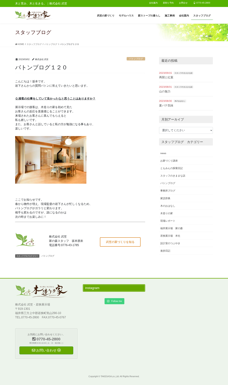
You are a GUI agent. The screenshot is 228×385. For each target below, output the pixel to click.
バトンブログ (136, 58)
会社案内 (153, 3)
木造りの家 (166, 213)
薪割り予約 (168, 3)
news (163, 153)
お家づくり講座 (169, 160)
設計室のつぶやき (170, 243)
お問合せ (183, 3)
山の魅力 (164, 91)
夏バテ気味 (166, 105)
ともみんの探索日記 (171, 168)
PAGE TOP (219, 370)
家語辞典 (165, 198)
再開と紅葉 (166, 77)
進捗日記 (165, 250)
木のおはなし (180, 101)
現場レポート (167, 220)
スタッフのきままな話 (183, 73)
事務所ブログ (167, 190)
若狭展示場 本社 (170, 235)
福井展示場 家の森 (171, 228)
